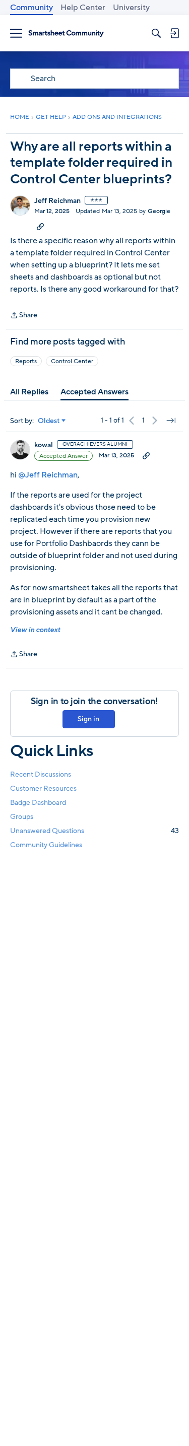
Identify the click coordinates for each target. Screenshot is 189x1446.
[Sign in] (174, 33)
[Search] (156, 33)
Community (31, 7)
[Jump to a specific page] (171, 420)
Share (23, 315)
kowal (43, 445)
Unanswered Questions (94, 831)
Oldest (49, 421)
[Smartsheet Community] (66, 33)
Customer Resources (43, 788)
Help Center (82, 7)
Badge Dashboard (38, 802)
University (131, 7)
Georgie (159, 211)
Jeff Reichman (57, 200)
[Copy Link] (40, 226)
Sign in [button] (88, 719)
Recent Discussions (40, 774)
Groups (21, 816)
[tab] (29, 391)
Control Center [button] (72, 361)
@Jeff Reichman (48, 474)
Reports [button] (26, 361)
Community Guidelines (46, 845)
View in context (35, 630)
